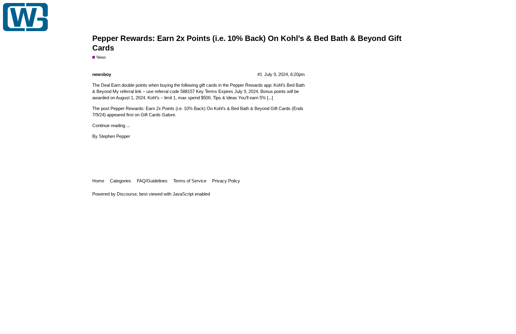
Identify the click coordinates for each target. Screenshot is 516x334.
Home (98, 180)
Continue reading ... (111, 125)
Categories (120, 180)
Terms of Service (189, 180)
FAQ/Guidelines (152, 180)
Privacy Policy (226, 180)
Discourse (127, 193)
